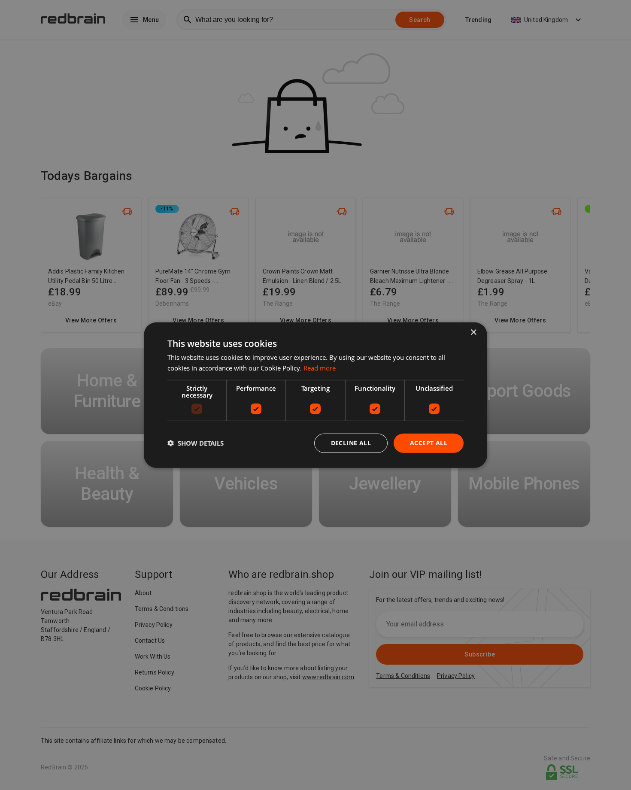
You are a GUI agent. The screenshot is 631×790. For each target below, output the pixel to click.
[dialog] (315, 395)
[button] (195, 443)
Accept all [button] (428, 443)
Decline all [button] (351, 443)
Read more (319, 368)
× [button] (473, 332)
